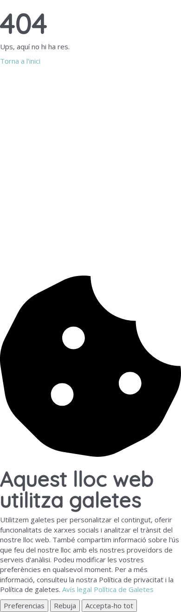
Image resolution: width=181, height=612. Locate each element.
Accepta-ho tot (109, 605)
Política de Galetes (124, 589)
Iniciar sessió (78, 260)
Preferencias (24, 605)
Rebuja (65, 605)
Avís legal (77, 589)
